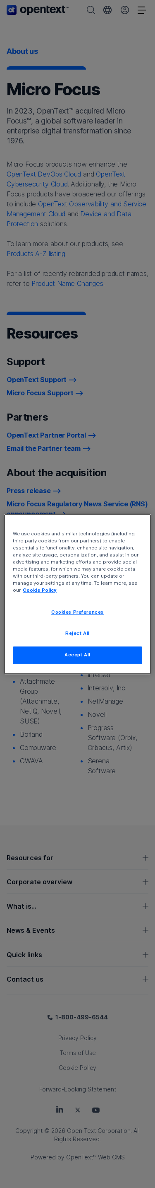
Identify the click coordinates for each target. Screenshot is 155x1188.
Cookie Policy (40, 590)
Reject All (77, 633)
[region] (77, 594)
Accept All (77, 655)
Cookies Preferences (77, 612)
